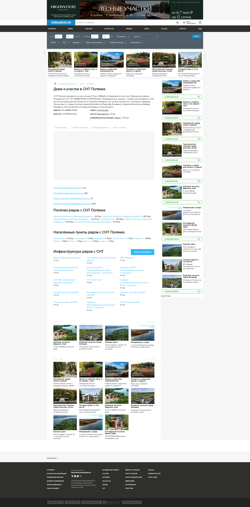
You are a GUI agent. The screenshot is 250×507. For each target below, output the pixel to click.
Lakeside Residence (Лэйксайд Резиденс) (73, 216)
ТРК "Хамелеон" (127, 257)
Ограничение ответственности (83, 480)
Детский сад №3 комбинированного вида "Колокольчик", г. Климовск (100, 270)
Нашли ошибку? (53, 488)
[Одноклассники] (75, 476)
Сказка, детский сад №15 (65, 302)
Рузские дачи (107, 219)
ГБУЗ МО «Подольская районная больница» (64, 281)
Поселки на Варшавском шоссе (69, 193)
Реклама (45, 57)
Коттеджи (106, 477)
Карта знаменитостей (133, 477)
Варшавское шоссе (68, 84)
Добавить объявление (55, 481)
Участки (105, 473)
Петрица (138, 238)
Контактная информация (56, 473)
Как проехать (119, 127)
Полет (71, 241)
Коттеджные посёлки (110, 470)
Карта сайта (152, 477)
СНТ (82, 84)
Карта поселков (131, 473)
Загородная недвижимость (81, 472)
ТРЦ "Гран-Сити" (94, 280)
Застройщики (130, 485)
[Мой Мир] (80, 476)
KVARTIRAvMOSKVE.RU (92, 502)
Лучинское (59, 238)
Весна (86, 241)
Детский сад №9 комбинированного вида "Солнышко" (131, 270)
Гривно (117, 117)
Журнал (151, 470)
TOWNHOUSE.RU (72, 502)
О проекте (50, 470)
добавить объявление (142, 252)
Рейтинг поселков (132, 470)
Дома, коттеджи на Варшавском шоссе (72, 198)
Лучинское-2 (119, 238)
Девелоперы (130, 481)
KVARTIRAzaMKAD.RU (132, 502)
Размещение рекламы (55, 477)
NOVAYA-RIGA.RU (55, 502)
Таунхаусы (109, 29)
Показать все (205, 56)
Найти (196, 36)
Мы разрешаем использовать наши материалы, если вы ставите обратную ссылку (83, 485)
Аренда (105, 485)
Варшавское (103, 114)
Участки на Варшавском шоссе (68, 188)
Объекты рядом (81, 127)
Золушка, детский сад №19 (66, 292)
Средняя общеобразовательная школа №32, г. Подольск (134, 283)
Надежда (98, 238)
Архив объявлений (54, 485)
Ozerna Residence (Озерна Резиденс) (71, 219)
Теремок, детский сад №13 (132, 292)
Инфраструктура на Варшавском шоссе (72, 203)
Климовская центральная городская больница (66, 269)
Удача (56, 241)
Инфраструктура (101, 127)
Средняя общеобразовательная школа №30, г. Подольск (101, 305)
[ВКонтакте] (72, 476)
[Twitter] (78, 476)
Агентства (129, 488)
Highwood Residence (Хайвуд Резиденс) (121, 216)
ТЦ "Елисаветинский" (130, 302)
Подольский (102, 110)
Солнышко (79, 238)
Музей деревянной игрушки (67, 257)
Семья (103, 241)
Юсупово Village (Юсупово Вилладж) (92, 222)
